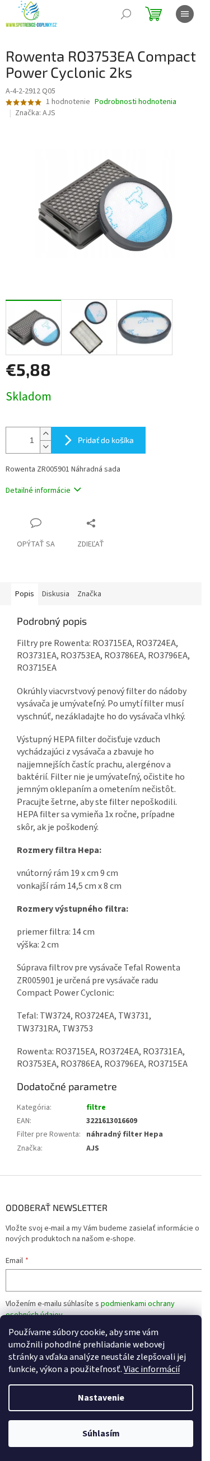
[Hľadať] (126, 14)
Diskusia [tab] (55, 594)
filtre (96, 1107)
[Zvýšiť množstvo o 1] (45, 433)
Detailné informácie (38, 490)
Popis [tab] (24, 594)
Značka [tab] (89, 594)
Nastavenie (101, 1398)
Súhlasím (101, 1433)
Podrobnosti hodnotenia (135, 102)
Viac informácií (152, 1369)
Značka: (35, 113)
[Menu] (185, 14)
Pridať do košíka (106, 440)
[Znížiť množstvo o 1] (45, 446)
